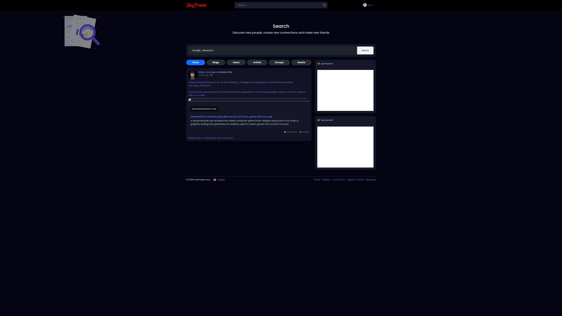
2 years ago (204, 75)
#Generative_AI (214, 82)
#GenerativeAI (197, 82)
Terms (317, 179)
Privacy (327, 179)
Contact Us (338, 179)
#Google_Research (199, 85)
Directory (371, 179)
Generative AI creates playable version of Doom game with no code (231, 116)
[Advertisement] (345, 90)
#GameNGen (286, 82)
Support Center (356, 179)
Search (365, 50)
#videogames (261, 82)
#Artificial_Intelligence (240, 82)
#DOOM (273, 82)
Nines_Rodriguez (208, 72)
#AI (225, 82)
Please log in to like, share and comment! (210, 137)
